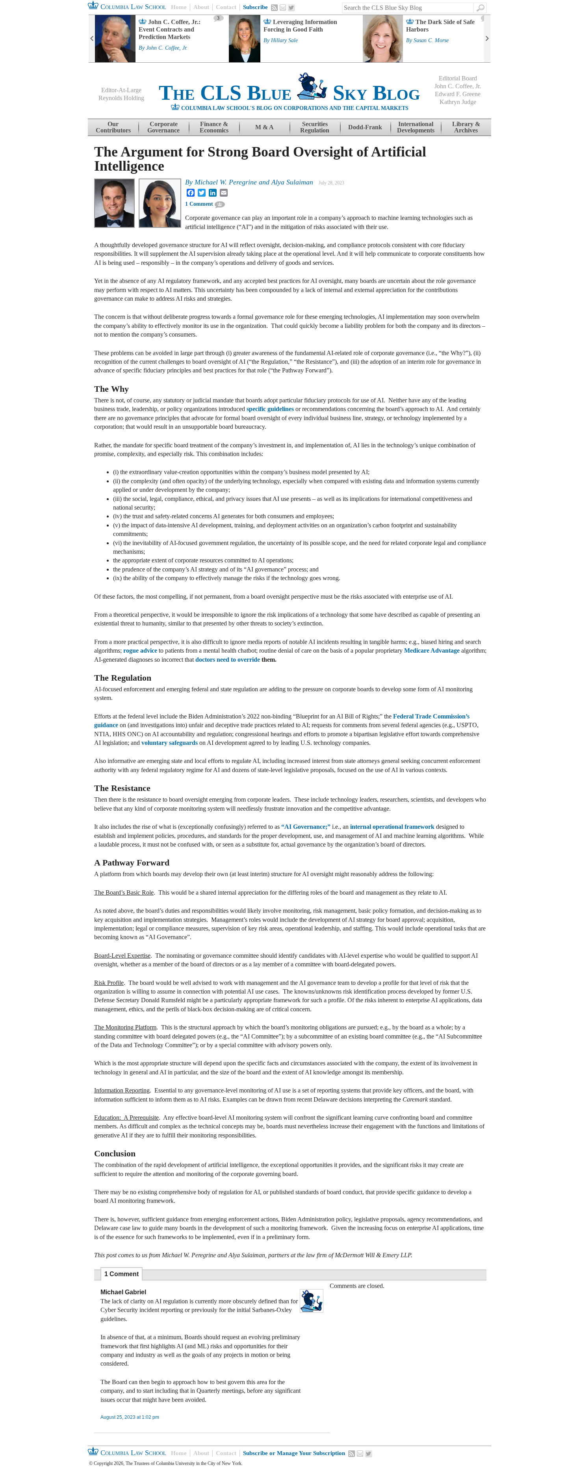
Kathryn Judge (458, 102)
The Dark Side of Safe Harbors (440, 26)
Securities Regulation (314, 127)
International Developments (415, 127)
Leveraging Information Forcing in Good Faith (300, 26)
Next (487, 38)
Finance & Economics (214, 127)
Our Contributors (113, 127)
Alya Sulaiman (292, 182)
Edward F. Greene (458, 94)
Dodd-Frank (365, 127)
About (201, 7)
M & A (264, 127)
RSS (274, 7)
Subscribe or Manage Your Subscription (294, 1453)
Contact (226, 7)
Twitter (291, 8)
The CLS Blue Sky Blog (289, 92)
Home (179, 7)
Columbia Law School (132, 7)
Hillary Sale (284, 40)
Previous (92, 38)
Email (283, 7)
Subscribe (255, 7)
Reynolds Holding (121, 98)
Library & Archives (466, 127)
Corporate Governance (163, 127)
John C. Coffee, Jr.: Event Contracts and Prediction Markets (169, 29)
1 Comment (199, 204)
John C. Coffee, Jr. (166, 48)
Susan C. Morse (431, 40)
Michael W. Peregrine (226, 182)
